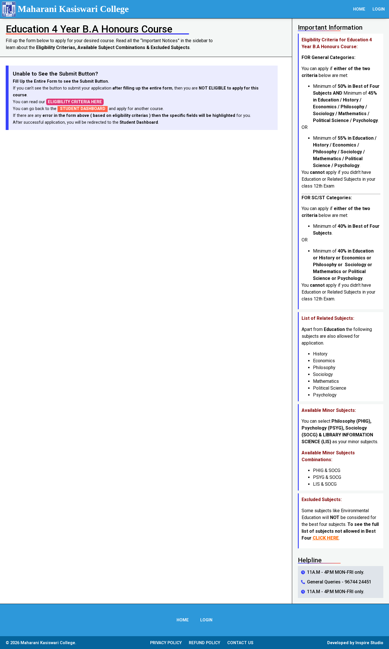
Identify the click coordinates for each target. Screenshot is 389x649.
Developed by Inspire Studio (355, 642)
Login (378, 9)
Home (359, 9)
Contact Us (240, 642)
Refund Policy (204, 642)
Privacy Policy (166, 642)
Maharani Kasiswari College (73, 9)
